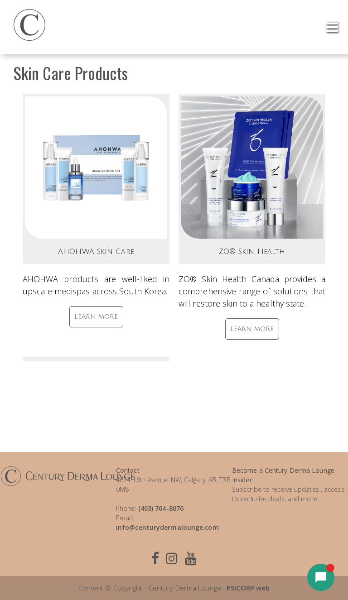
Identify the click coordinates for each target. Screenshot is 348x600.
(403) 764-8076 (161, 508)
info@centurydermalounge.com (167, 527)
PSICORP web (248, 587)
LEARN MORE (96, 316)
